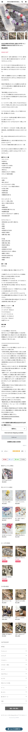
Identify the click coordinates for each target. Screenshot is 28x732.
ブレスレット (4, 651)
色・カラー (3, 692)
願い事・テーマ (4, 696)
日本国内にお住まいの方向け (14, 441)
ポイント (3, 669)
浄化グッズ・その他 (5, 683)
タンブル (3, 678)
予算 (2, 701)
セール (2, 687)
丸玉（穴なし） (4, 674)
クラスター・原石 (5, 664)
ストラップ (3, 655)
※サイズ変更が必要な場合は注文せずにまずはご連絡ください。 (13, 424)
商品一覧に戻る (14, 708)
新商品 (2, 646)
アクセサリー (4, 660)
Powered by (12, 717)
